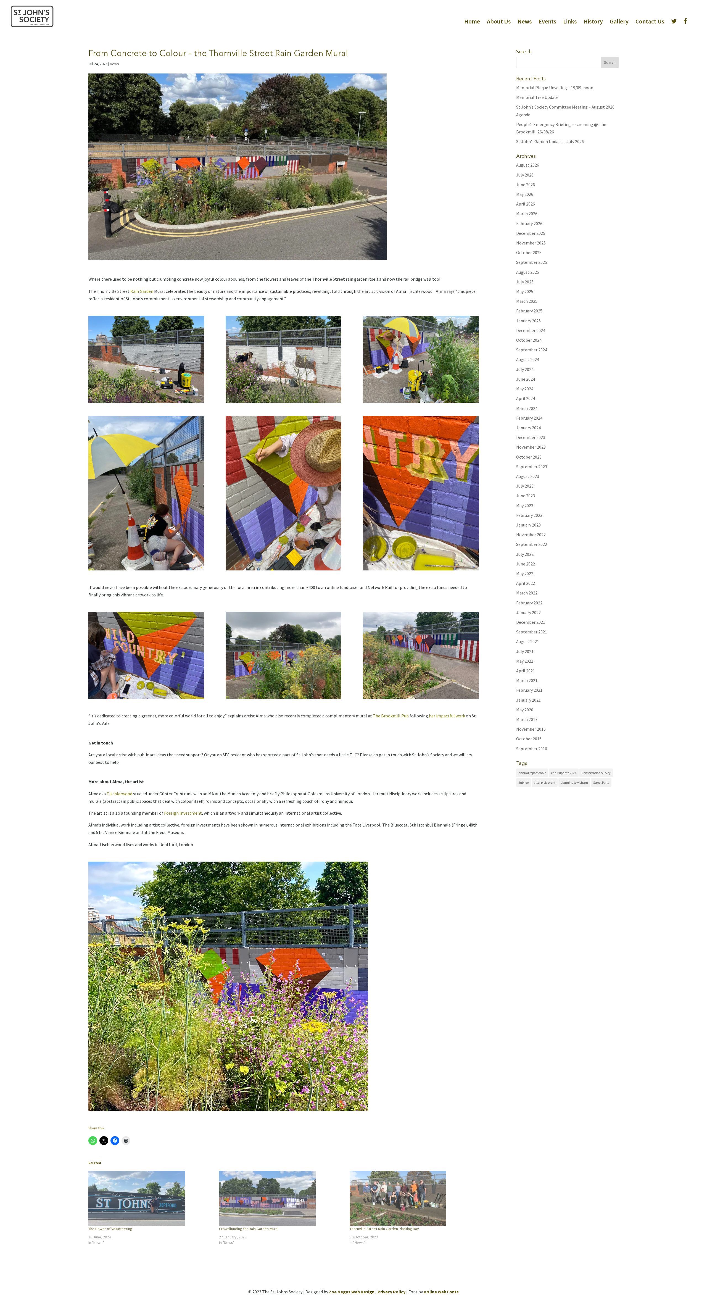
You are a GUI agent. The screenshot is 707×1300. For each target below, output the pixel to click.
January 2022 (528, 612)
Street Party (601, 782)
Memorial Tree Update (537, 97)
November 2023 (531, 447)
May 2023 (524, 505)
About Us (499, 22)
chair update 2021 (563, 773)
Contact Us (649, 22)
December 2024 (530, 330)
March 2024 (526, 408)
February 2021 (529, 690)
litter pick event (544, 782)
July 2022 (525, 554)
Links (570, 22)
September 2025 (531, 262)
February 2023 (529, 515)
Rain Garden (142, 291)
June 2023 (525, 495)
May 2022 (524, 573)
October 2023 (529, 457)
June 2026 (525, 184)
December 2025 (530, 233)
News (525, 22)
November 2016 (531, 729)
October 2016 (529, 738)
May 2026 (524, 194)
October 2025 (529, 252)
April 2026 (525, 204)
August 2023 (527, 476)
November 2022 (531, 534)
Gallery (619, 22)
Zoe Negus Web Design (351, 1291)
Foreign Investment (183, 813)
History (593, 22)
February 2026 (529, 223)
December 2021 (530, 622)
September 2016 (531, 748)
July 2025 (525, 282)
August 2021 (527, 641)
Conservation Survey (596, 773)
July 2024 (525, 369)
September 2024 (531, 349)
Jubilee (523, 782)
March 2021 (526, 680)
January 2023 (528, 525)
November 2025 (531, 243)
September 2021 (531, 632)
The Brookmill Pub (391, 716)
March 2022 (526, 593)
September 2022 (531, 544)
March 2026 (526, 213)
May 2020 (524, 709)
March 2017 (526, 719)
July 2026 (525, 175)
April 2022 (525, 583)
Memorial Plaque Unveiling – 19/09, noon (554, 87)
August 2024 (527, 359)
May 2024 (524, 388)
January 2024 (528, 427)
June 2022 (525, 564)
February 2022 (529, 603)
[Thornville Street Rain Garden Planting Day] (412, 1198)
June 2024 (525, 379)
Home (472, 22)
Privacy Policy (391, 1291)
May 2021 (524, 661)
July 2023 (525, 486)
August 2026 (527, 165)
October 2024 (529, 340)
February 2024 (529, 418)
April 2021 (525, 670)
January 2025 (528, 320)
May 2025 (524, 291)
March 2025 (526, 301)
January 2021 (528, 700)
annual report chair (532, 773)
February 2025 (529, 311)
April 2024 (525, 398)
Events (547, 22)
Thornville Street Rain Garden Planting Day (384, 1228)
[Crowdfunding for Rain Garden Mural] (281, 1198)
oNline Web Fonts (441, 1291)
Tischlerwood (119, 793)
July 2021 (525, 651)
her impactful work (447, 716)
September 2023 (531, 466)
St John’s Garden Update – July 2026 (550, 141)
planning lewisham (574, 782)
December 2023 (530, 437)
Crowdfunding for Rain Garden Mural (248, 1228)
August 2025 (527, 272)
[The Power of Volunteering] (150, 1198)
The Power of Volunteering (110, 1228)
